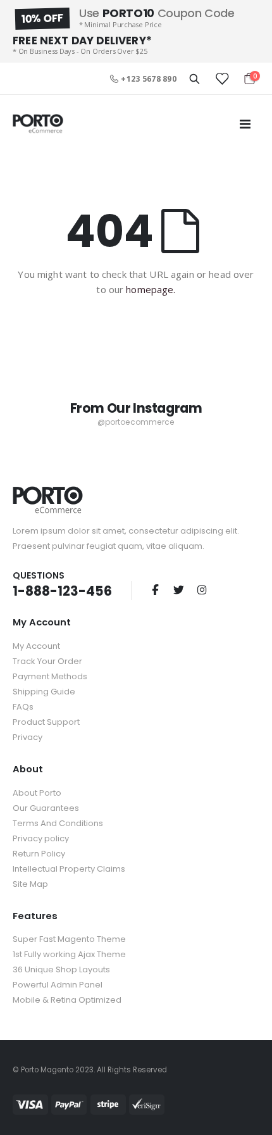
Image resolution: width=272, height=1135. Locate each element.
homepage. (150, 289)
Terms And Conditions (58, 823)
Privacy (27, 737)
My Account (36, 646)
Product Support (46, 722)
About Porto (37, 793)
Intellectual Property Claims (69, 869)
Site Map (30, 884)
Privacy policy (41, 838)
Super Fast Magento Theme (69, 939)
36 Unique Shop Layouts (61, 969)
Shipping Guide (44, 692)
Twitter (178, 589)
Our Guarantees (46, 808)
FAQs (23, 707)
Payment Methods (50, 676)
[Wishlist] (221, 79)
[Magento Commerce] (38, 124)
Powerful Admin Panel (57, 985)
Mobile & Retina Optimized (67, 1000)
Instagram (201, 589)
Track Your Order (47, 661)
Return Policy (39, 854)
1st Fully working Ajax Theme (69, 954)
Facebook (154, 589)
